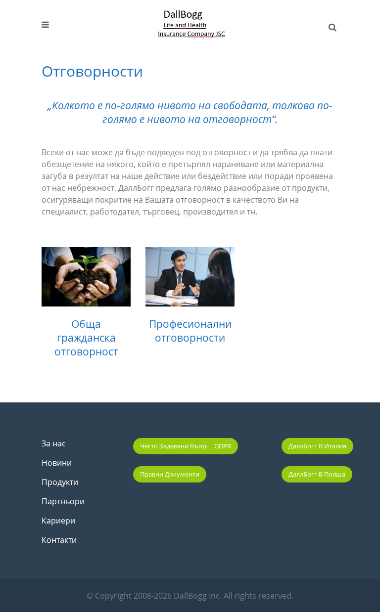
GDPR (222, 445)
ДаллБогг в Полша (316, 474)
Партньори (63, 501)
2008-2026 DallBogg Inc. (179, 595)
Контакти (59, 539)
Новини (57, 462)
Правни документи (169, 474)
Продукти (60, 482)
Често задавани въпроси (178, 445)
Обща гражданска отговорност (86, 337)
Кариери (58, 520)
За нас (54, 443)
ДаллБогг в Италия (317, 445)
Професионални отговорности (190, 331)
